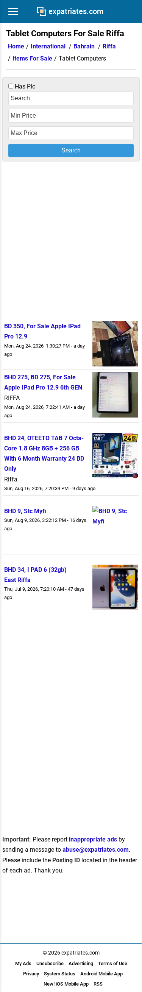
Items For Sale (32, 58)
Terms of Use (112, 963)
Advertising (81, 963)
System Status (59, 973)
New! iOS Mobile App (66, 984)
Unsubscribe (50, 963)
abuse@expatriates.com (95, 849)
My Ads (23, 963)
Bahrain (84, 46)
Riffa (109, 46)
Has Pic (24, 86)
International (48, 46)
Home (16, 46)
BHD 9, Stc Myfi (25, 511)
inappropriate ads (93, 839)
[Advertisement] (71, 240)
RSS (98, 984)
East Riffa (17, 580)
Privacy (31, 973)
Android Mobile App (101, 973)
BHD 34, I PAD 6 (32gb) (35, 569)
